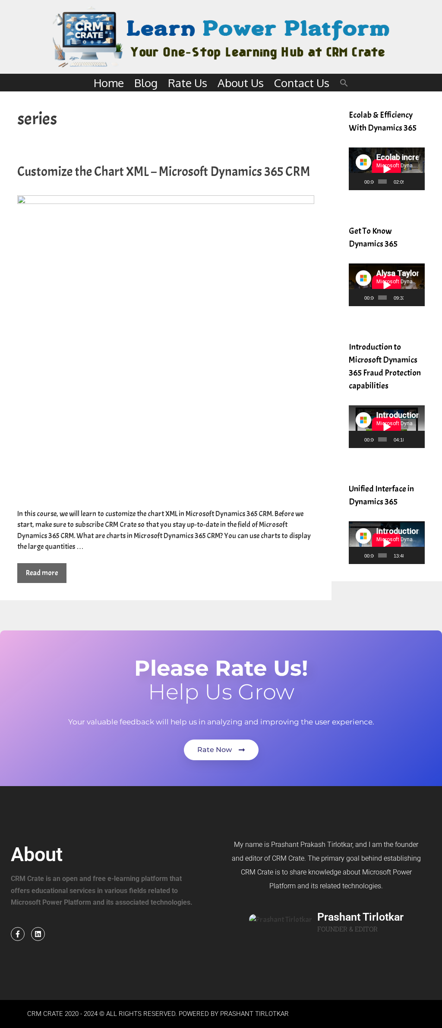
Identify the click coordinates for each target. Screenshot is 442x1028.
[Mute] (410, 181)
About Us (241, 82)
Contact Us (301, 82)
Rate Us (187, 82)
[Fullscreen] (418, 181)
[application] (387, 168)
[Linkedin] (38, 934)
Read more (42, 572)
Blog (146, 82)
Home (109, 82)
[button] (344, 82)
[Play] (360, 181)
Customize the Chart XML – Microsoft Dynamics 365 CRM (163, 171)
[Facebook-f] (18, 934)
